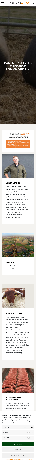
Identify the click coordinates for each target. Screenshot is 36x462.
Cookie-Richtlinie (8, 459)
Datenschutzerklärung (19, 459)
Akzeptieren (18, 444)
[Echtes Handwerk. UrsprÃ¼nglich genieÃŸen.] (18, 3)
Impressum (29, 459)
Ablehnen (18, 450)
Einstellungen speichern (18, 455)
